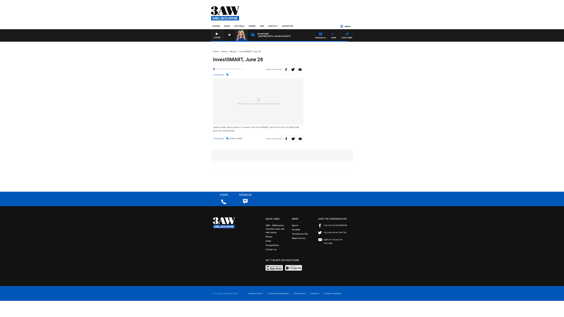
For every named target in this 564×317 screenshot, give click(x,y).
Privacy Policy (299, 293)
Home (216, 51)
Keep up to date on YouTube (333, 241)
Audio (227, 26)
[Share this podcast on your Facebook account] (286, 69)
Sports (295, 225)
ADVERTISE (287, 26)
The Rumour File (300, 234)
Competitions (272, 245)
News (224, 51)
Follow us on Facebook (335, 225)
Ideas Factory (298, 238)
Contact (273, 26)
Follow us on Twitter (335, 232)
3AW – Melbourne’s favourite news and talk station (275, 229)
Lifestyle (232, 138)
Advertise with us (256, 293)
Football (239, 26)
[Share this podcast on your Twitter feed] (293, 69)
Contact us (271, 249)
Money (252, 26)
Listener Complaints (332, 293)
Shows (216, 26)
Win (262, 26)
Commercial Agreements (278, 293)
